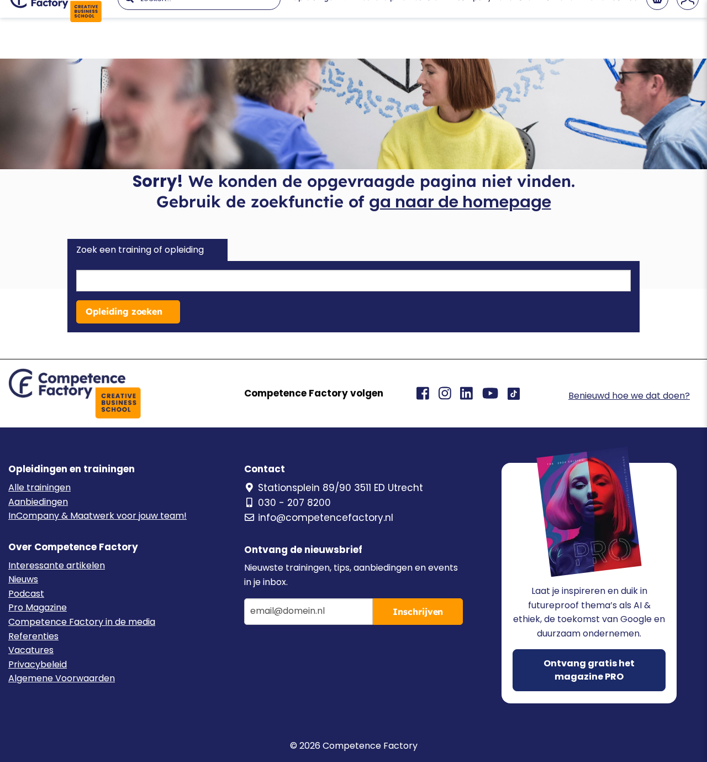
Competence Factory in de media (81, 621)
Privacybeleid (37, 664)
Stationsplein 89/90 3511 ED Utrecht (340, 487)
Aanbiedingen (38, 501)
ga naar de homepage (460, 202)
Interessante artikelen (56, 565)
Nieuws (23, 579)
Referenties (33, 636)
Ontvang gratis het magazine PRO (589, 670)
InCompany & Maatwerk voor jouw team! (97, 515)
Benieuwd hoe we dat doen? (629, 395)
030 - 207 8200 (294, 502)
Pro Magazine (37, 607)
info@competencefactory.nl (325, 517)
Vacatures (31, 650)
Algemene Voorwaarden (61, 678)
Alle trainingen (39, 487)
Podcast (26, 593)
